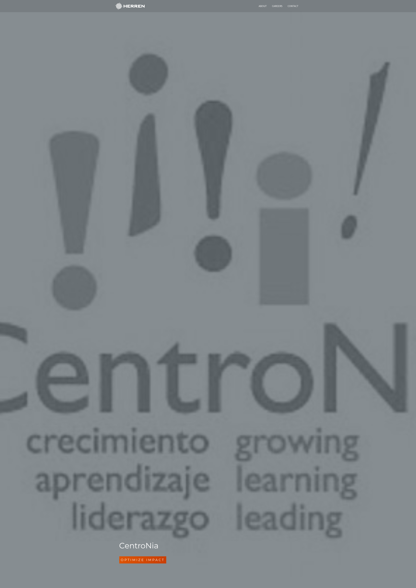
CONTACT (293, 6)
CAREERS (277, 6)
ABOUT (263, 6)
